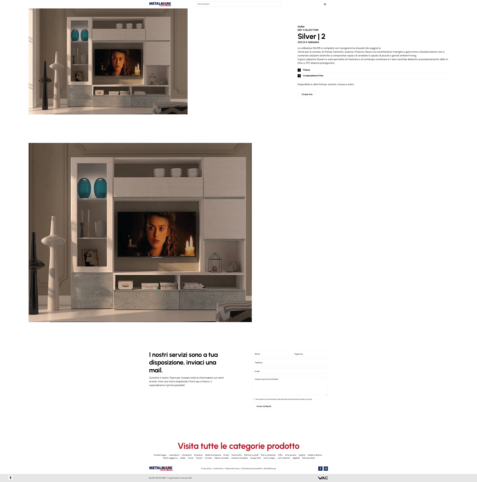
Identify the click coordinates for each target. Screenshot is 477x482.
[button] (373, 70)
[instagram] (326, 468)
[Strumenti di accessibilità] (10, 477)
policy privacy (306, 399)
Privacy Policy (206, 468)
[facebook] (320, 468)
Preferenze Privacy (232, 468)
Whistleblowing (270, 468)
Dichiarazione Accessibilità (251, 468)
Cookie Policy (218, 468)
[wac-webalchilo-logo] (323, 477)
